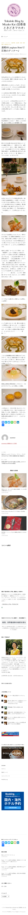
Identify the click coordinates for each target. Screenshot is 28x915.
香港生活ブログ (7, 44)
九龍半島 (13, 42)
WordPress (9, 911)
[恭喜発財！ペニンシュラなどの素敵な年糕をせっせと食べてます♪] (14, 523)
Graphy (17, 911)
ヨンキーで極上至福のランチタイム (16, 695)
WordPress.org (4, 779)
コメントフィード (5, 776)
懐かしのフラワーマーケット (8, 855)
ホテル (2, 42)
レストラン (7, 42)
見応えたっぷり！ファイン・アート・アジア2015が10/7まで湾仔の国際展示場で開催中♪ (13, 455)
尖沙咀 (17, 42)
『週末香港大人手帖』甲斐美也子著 (9, 604)
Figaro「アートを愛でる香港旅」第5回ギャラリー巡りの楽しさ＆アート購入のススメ (13, 860)
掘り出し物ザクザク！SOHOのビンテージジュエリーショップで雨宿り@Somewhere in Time (17, 702)
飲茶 (24, 42)
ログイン (3, 768)
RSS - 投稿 (3, 886)
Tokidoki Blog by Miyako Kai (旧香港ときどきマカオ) (14, 24)
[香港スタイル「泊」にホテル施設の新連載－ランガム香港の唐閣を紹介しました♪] (14, 480)
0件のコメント (23, 54)
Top (26, 913)
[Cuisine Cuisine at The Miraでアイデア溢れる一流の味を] (14, 502)
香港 (2, 44)
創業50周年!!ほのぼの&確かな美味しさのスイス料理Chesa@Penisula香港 (13, 462)
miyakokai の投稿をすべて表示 (9, 443)
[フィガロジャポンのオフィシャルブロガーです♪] (12, 753)
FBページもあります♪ (6, 683)
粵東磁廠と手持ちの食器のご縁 (15, 707)
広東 (21, 42)
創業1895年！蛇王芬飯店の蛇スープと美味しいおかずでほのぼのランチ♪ (17, 713)
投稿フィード (4, 772)
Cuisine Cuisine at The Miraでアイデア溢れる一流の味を (13, 511)
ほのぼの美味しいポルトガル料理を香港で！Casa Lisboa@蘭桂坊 (17, 723)
